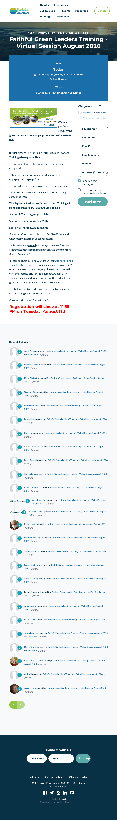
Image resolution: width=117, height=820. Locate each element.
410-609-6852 (60, 786)
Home (31, 32)
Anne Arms (29, 350)
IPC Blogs (45, 16)
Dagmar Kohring (32, 537)
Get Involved (47, 10)
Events (66, 10)
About (43, 5)
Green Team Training (77, 32)
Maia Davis (29, 619)
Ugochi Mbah (88, 112)
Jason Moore (30, 633)
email (64, 799)
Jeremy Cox (30, 687)
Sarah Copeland (31, 446)
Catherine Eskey (32, 564)
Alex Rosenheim (40, 500)
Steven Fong (30, 473)
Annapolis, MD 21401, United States (59, 92)
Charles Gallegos (32, 578)
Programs (60, 5)
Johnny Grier (30, 551)
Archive (42, 32)
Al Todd (28, 674)
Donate (102, 10)
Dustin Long (30, 419)
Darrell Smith (30, 646)
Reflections (62, 16)
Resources (81, 10)
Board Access (71, 802)
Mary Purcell (30, 460)
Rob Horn (29, 432)
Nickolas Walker (32, 364)
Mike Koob (29, 523)
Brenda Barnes (31, 487)
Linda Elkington (31, 378)
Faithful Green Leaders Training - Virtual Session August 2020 (76, 350)
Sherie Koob (35, 511)
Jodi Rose (32, 636)
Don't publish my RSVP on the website (94, 192)
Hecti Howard (31, 405)
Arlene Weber (31, 605)
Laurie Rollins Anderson (35, 660)
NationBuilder (58, 802)
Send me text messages (89, 182)
